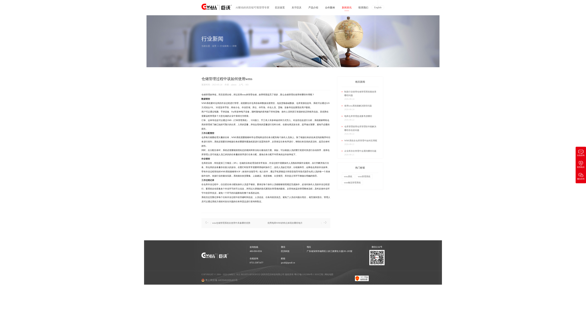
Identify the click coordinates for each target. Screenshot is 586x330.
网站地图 (329, 274)
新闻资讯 (347, 7)
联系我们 (363, 7)
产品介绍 (313, 7)
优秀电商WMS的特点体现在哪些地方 (285, 223)
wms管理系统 (364, 176)
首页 (214, 46)
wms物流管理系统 (352, 183)
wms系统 (348, 176)
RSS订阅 (319, 274)
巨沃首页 (280, 7)
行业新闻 (224, 46)
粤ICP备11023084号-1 (304, 274)
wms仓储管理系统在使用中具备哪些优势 (231, 223)
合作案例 (330, 7)
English (378, 7)
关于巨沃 (296, 7)
